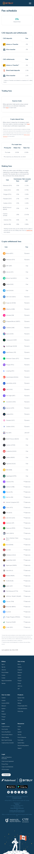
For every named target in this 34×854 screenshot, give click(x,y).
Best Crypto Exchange (7, 740)
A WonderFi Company (17, 798)
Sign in (3, 664)
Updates (20, 732)
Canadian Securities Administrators (17, 810)
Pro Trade (20, 700)
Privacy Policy (5, 764)
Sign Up (3, 667)
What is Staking (5, 737)
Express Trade (21, 698)
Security (19, 734)
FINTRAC (17, 804)
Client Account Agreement (8, 761)
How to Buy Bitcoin (6, 732)
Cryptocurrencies (6, 726)
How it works (5, 729)
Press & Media (5, 672)
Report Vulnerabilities (7, 680)
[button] (29, 3)
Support (19, 748)
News (19, 729)
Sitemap (3, 683)
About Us (4, 670)
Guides (19, 726)
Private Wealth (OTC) (22, 706)
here (7, 108)
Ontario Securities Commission (17, 808)
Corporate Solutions (22, 708)
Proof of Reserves (22, 737)
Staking (19, 703)
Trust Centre (20, 740)
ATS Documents (5, 769)
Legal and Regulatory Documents (7, 758)
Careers (3, 675)
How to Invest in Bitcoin (7, 734)
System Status (21, 743)
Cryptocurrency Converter (8, 743)
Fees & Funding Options (23, 745)
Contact (3, 678)
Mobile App (20, 711)
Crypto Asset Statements (7, 767)
